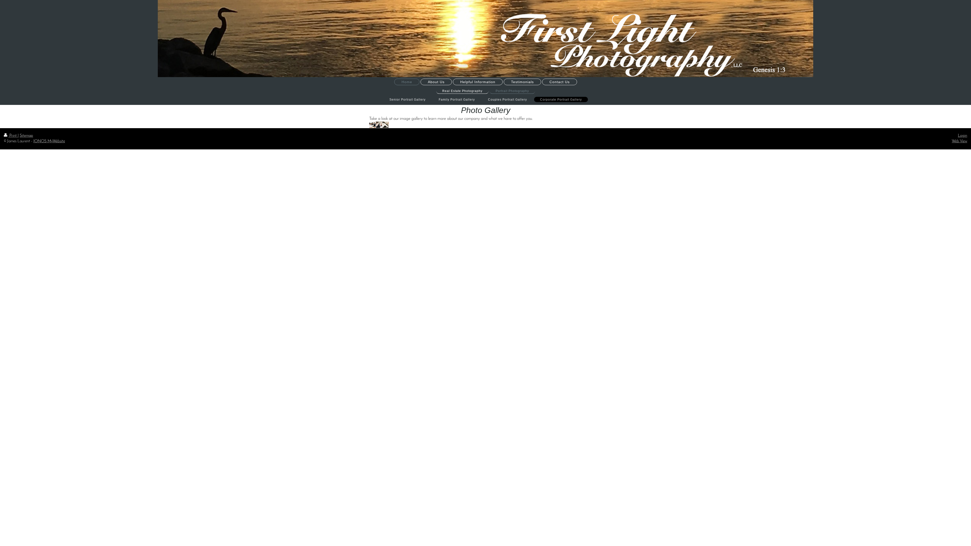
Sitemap (26, 136)
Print (13, 136)
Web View (959, 141)
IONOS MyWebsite (49, 141)
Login (962, 136)
